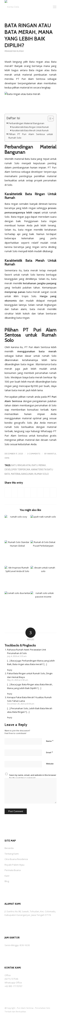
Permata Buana (13, 870)
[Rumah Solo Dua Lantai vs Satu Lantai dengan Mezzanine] (17, 604)
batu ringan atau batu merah (28, 465)
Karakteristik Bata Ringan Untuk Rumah (30, 127)
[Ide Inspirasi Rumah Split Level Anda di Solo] (17, 578)
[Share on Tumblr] (34, 492)
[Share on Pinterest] (21, 492)
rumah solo (41, 474)
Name (49, 740)
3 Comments (33, 453)
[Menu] (54, 7)
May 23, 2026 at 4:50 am (17, 680)
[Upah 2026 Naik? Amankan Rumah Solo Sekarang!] (43, 527)
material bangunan (22, 474)
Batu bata (30, 158)
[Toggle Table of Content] (49, 118)
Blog (7, 881)
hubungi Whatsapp (41, 431)
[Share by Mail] (53, 492)
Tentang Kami (12, 853)
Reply (9, 670)
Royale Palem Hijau (14, 864)
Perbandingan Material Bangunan (26, 123)
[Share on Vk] (40, 492)
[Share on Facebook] (8, 492)
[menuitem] (47, 7)
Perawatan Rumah (14, 51)
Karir (7, 875)
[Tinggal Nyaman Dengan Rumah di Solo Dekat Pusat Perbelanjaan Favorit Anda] (43, 553)
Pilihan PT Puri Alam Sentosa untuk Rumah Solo (30, 136)
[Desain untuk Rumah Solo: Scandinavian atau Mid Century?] (43, 578)
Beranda (9, 848)
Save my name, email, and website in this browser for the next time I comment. (32, 776)
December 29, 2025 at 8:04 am (20, 703)
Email (49, 752)
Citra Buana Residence (16, 859)
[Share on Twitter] (14, 492)
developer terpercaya (17, 469)
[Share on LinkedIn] (27, 492)
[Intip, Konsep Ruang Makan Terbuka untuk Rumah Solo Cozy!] (17, 527)
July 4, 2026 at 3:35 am (17, 656)
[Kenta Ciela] (25, 7)
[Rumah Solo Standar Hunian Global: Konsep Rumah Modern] (17, 553)
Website (50, 763)
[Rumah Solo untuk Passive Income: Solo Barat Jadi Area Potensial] (43, 604)
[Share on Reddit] (47, 492)
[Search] (47, 7)
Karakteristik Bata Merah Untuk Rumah (30, 130)
